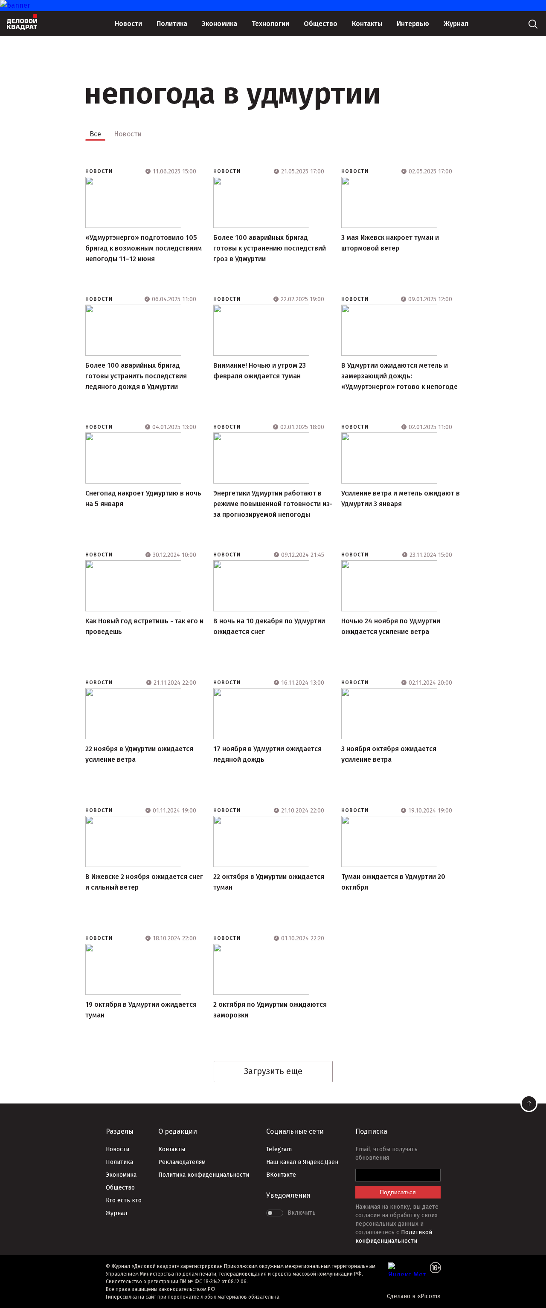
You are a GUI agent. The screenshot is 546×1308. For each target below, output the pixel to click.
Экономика (219, 24)
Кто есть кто (124, 1200)
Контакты (367, 24)
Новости (128, 24)
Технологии (270, 24)
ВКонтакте (281, 1174)
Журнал (456, 24)
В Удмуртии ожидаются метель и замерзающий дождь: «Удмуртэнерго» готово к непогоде (399, 376)
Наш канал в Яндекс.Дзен (302, 1162)
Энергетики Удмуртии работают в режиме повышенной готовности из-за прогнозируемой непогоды (273, 504)
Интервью (413, 24)
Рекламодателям (182, 1162)
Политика (172, 24)
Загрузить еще (273, 1071)
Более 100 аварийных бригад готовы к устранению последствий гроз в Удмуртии (269, 248)
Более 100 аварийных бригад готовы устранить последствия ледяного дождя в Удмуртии (136, 376)
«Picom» (429, 1296)
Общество (320, 24)
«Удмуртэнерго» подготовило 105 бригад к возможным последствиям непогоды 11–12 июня (143, 248)
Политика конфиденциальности (203, 1174)
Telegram (279, 1149)
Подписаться (398, 1192)
